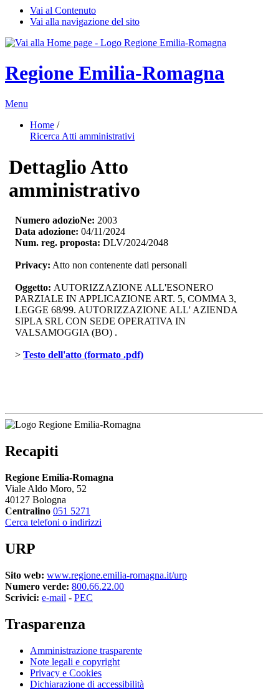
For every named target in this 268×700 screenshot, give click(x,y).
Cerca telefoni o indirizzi (53, 522)
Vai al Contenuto (63, 10)
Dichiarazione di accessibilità (87, 684)
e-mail (54, 597)
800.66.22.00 (98, 586)
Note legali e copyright (75, 661)
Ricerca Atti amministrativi (82, 136)
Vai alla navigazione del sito (85, 21)
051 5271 (71, 511)
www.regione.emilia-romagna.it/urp (117, 575)
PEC (83, 597)
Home (42, 125)
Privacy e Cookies (66, 673)
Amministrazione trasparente (86, 650)
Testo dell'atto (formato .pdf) (83, 354)
